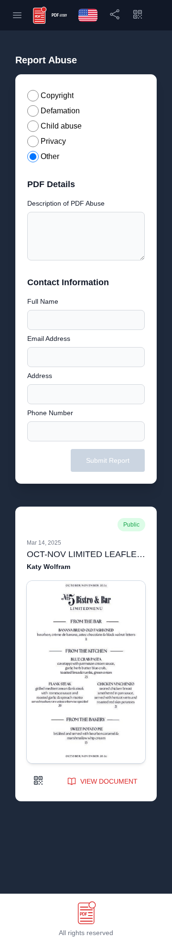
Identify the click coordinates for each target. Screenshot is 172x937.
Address (39, 375)
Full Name (42, 301)
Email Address (48, 338)
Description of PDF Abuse (66, 203)
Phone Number (50, 413)
